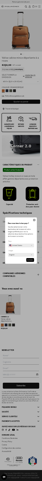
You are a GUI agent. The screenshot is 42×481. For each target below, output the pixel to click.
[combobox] (15, 245)
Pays (10, 241)
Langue (10, 250)
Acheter (30, 260)
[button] (34, 220)
